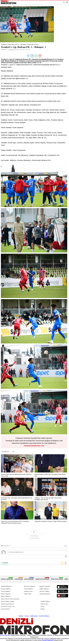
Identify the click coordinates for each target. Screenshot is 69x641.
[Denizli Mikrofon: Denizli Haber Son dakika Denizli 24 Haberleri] (9, 2)
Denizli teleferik (5, 609)
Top (13, 451)
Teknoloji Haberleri (44, 594)
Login (65, 546)
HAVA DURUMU (29, 578)
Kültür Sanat (27, 594)
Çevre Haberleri (5, 591)
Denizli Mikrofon (5, 635)
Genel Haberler (28, 589)
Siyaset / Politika (44, 591)
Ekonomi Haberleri (29, 586)
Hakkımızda (44, 604)
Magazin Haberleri (44, 586)
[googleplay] (62, 591)
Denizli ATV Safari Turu (7, 606)
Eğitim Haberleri (5, 596)
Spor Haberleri (5, 451)
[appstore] (62, 587)
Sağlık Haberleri (44, 589)
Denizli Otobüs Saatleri (7, 601)
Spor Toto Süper (57, 578)
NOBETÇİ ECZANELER (42, 578)
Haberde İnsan (28, 591)
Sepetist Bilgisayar (6, 586)
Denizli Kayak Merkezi (7, 604)
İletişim (43, 609)
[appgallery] (62, 595)
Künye (42, 606)
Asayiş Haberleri (6, 589)
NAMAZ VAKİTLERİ (7, 578)
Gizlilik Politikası (45, 601)
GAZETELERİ (19, 578)
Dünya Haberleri (5, 594)
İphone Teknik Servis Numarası (10, 599)
